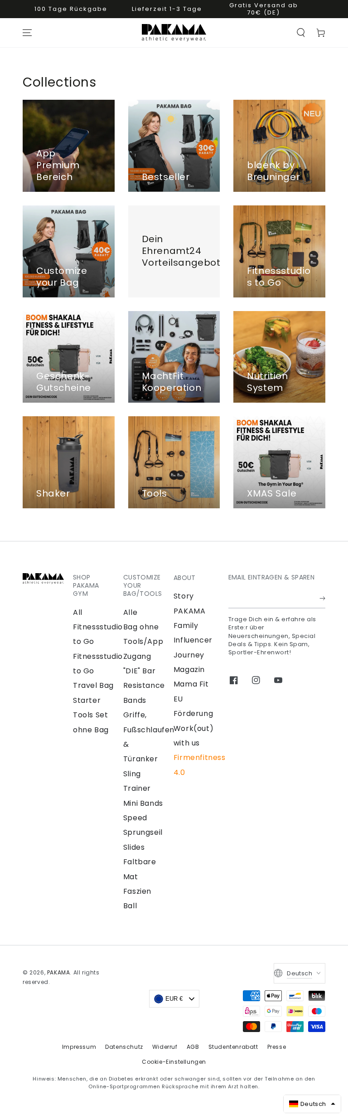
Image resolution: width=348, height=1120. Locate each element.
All (77, 612)
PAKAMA (58, 972)
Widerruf (165, 1047)
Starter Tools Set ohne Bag (91, 715)
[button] (301, 33)
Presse (276, 1047)
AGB (193, 1047)
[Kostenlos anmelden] (322, 598)
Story (184, 596)
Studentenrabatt (233, 1047)
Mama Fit (191, 684)
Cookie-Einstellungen (174, 1062)
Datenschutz (124, 1047)
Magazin (189, 669)
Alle (130, 612)
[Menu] (27, 33)
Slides (134, 847)
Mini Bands (143, 803)
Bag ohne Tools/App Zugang (143, 642)
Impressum (79, 1047)
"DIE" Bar (139, 671)
